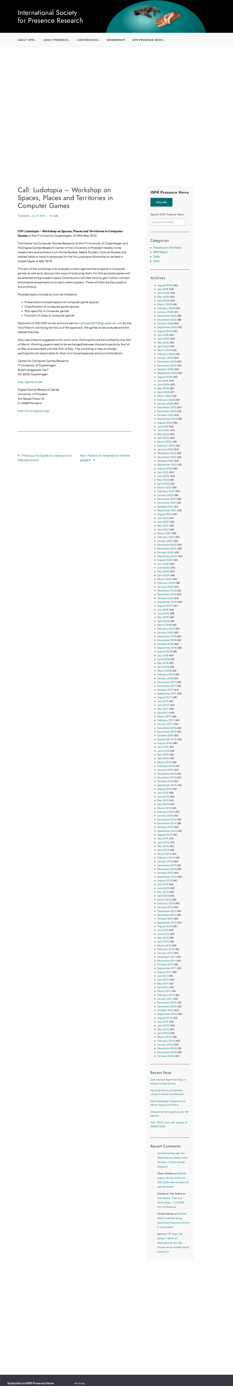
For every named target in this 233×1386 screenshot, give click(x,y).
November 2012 (166, 914)
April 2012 (163, 941)
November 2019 (166, 594)
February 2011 (165, 995)
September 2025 (167, 327)
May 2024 (163, 388)
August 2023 (164, 422)
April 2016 (163, 758)
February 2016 (165, 766)
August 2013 (164, 880)
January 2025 (165, 357)
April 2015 (163, 804)
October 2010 (165, 1010)
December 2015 (166, 773)
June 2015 (163, 796)
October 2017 (165, 689)
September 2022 (167, 464)
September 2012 (167, 922)
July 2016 (162, 746)
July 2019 (162, 609)
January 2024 (165, 403)
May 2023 (163, 434)
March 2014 (164, 853)
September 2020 (167, 556)
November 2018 (166, 640)
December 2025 (166, 315)
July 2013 (162, 884)
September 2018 (167, 647)
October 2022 (165, 460)
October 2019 (165, 598)
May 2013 (163, 892)
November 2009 (167, 1052)
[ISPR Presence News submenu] (164, 40)
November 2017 (166, 685)
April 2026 (163, 300)
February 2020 (166, 582)
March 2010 (164, 1036)
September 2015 (167, 785)
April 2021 (163, 529)
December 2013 (166, 865)
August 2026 (164, 285)
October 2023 (165, 415)
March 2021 (164, 533)
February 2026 (166, 308)
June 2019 (163, 613)
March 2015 (164, 808)
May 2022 (163, 479)
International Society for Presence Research (50, 16)
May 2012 (163, 937)
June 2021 (163, 521)
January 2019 (165, 632)
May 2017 (163, 708)
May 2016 (163, 754)
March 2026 (164, 304)
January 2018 (165, 678)
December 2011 (166, 956)
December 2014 (166, 819)
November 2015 (166, 777)
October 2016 (165, 735)
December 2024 (166, 361)
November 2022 (166, 457)
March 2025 (164, 350)
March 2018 (164, 670)
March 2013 (164, 899)
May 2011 (162, 983)
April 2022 (163, 483)
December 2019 (166, 590)
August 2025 (164, 331)
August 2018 (164, 651)
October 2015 (165, 781)
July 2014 (162, 838)
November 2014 (166, 823)
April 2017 (163, 712)
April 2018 (163, 666)
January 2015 (165, 815)
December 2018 (166, 636)
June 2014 (163, 842)
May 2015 (163, 800)
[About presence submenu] (69, 40)
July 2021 (162, 518)
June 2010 (163, 1025)
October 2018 (165, 644)
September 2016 (167, 739)
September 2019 (167, 602)
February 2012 (165, 949)
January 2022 (165, 495)
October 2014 (165, 827)
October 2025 (165, 323)
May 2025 (163, 342)
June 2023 (163, 430)
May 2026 (163, 296)
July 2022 (163, 472)
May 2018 (163, 663)
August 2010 (164, 1017)
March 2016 (164, 762)
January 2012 (165, 953)
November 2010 (166, 1006)
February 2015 (165, 811)
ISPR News (160, 252)
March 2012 (164, 945)
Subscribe (161, 202)
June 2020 (163, 567)
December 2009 (167, 1048)
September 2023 (167, 418)
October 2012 (165, 918)
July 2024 (163, 380)
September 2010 (167, 1014)
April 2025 (163, 346)
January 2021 (165, 541)
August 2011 (164, 972)
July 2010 (163, 1021)
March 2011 (164, 991)
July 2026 (163, 289)
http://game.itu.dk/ (30, 382)
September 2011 (166, 968)
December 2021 (166, 499)
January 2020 (165, 586)
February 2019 (165, 628)
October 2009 (165, 1056)
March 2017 (164, 716)
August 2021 (164, 514)
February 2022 (165, 491)
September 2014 (167, 831)
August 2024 (164, 376)
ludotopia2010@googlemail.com (100, 323)
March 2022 (164, 487)
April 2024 (163, 392)
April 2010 (163, 1033)
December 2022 (166, 453)
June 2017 (163, 705)
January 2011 (165, 998)
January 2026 (165, 312)
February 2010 (165, 1040)
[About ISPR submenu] (36, 40)
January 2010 (165, 1044)
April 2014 (163, 849)
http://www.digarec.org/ (34, 411)
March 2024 (164, 395)
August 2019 (164, 605)
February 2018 (165, 674)
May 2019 (163, 617)
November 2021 (166, 502)
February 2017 (165, 720)
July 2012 (162, 930)
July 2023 (163, 426)
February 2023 (165, 445)
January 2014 (165, 861)
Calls (56, 215)
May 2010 (163, 1029)
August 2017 (164, 697)
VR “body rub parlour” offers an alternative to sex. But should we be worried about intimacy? (173, 1242)
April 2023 (163, 438)
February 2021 (165, 537)
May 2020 (163, 571)
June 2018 (163, 659)
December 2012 (166, 911)
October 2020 (165, 552)
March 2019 (164, 624)
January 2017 (165, 724)
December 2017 (166, 682)
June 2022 (163, 476)
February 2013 (165, 903)
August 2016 (164, 743)
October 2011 (165, 964)
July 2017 (162, 701)
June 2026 (163, 292)
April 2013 (163, 895)
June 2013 (163, 888)
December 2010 (166, 1002)
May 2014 (163, 846)
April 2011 (163, 987)
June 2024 (163, 384)
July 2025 (163, 334)
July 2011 (162, 975)
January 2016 (165, 769)
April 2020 (163, 575)
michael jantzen (166, 1153)
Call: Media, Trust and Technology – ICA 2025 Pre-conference (170, 1202)
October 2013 (165, 872)
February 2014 (165, 857)
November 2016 (166, 731)
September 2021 (167, 510)
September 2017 (167, 693)
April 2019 (163, 621)
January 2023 (165, 449)
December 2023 (166, 407)
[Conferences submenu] (99, 40)
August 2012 (164, 926)
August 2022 (164, 468)
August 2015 (164, 788)
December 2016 (166, 727)
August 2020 (165, 560)
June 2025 (163, 338)
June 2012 (163, 934)
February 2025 (165, 354)
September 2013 (167, 876)
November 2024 (166, 365)
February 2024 (165, 399)
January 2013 (165, 907)
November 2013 (166, 869)
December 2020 (167, 544)
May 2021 (163, 525)
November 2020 (167, 548)
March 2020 (164, 579)
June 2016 (163, 750)
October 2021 (165, 506)
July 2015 (162, 792)
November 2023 (166, 411)
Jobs (156, 261)
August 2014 (164, 834)
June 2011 (163, 979)
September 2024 (167, 373)
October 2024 (165, 369)
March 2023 (164, 441)
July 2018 (162, 655)
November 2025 (166, 319)
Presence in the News (167, 247)
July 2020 (163, 563)
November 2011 (166, 960)
